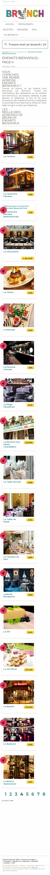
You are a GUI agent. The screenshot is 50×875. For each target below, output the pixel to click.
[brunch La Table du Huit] (18, 467)
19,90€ (28, 707)
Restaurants (25, 24)
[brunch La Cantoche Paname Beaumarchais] (18, 207)
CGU (13, 863)
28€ (30, 557)
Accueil (10, 24)
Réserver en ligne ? (29, 860)
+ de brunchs (10, 35)
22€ (30, 157)
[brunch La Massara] (18, 315)
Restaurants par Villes (11, 860)
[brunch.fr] (25, 13)
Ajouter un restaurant (21, 861)
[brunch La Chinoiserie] (18, 237)
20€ (30, 744)
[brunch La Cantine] (18, 142)
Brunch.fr (35, 867)
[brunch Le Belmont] (18, 730)
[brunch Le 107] (18, 617)
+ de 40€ (27, 258)
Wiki (34, 29)
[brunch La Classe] (18, 278)
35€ (30, 595)
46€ (30, 520)
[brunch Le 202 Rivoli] (18, 655)
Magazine (22, 29)
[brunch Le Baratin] (18, 692)
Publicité (34, 861)
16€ (30, 367)
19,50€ (28, 442)
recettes (8, 29)
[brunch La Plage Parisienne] (18, 390)
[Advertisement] (25, 827)
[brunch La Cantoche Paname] (18, 179)
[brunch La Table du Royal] (18, 505)
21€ (30, 194)
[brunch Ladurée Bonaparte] (18, 580)
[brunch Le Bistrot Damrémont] (18, 767)
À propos (7, 861)
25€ (30, 293)
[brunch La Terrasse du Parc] (18, 542)
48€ (30, 482)
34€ (30, 405)
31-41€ (29, 669)
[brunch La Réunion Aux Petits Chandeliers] (18, 428)
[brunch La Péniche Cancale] (18, 353)
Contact (7, 863)
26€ (30, 330)
